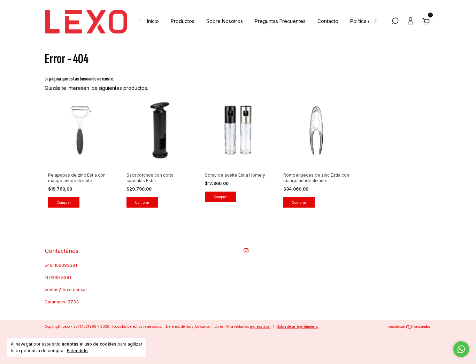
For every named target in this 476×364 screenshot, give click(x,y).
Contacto (327, 21)
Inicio (153, 21)
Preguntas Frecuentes (280, 21)
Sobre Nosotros (224, 21)
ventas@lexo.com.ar (66, 289)
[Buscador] (395, 21)
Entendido (77, 350)
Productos (182, 21)
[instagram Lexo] (246, 251)
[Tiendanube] (409, 327)
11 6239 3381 (58, 277)
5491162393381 (61, 265)
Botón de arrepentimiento (297, 326)
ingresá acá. (260, 326)
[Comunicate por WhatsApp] (461, 349)
